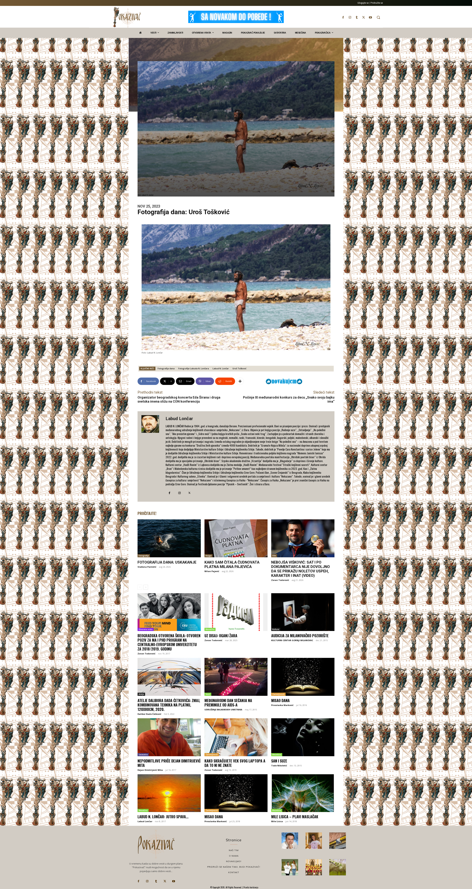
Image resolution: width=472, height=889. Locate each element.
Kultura (275, 629)
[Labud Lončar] (151, 456)
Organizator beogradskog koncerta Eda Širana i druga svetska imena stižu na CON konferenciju (179, 399)
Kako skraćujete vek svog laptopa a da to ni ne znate (234, 763)
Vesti (208, 694)
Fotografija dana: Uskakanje (167, 562)
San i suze (279, 761)
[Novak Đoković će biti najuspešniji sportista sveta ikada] (290, 840)
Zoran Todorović (280, 580)
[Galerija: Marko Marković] (337, 867)
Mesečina (210, 629)
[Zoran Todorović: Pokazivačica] (337, 840)
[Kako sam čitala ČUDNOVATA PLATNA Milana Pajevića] (236, 538)
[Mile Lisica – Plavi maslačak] (302, 793)
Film (274, 555)
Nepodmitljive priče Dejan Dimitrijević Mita (169, 763)
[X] (363, 17)
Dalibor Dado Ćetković (149, 714)
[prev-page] (140, 587)
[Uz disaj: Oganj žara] (236, 612)
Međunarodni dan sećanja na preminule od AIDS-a (228, 703)
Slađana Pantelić (147, 566)
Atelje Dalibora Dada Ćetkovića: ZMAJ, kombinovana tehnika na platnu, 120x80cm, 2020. (169, 705)
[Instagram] (349, 17)
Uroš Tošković (239, 368)
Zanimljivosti (278, 694)
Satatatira (143, 754)
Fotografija (144, 555)
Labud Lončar (179, 418)
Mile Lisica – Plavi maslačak (294, 816)
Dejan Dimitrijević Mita (150, 770)
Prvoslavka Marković (282, 705)
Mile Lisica (277, 821)
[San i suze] (302, 737)
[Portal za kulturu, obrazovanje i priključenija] (127, 17)
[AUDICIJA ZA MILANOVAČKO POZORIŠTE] (302, 612)
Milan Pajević (211, 571)
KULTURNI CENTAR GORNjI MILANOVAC (292, 640)
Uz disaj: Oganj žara (220, 635)
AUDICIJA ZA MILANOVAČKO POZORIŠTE (300, 635)
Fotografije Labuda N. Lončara (193, 368)
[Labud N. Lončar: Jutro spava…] (169, 793)
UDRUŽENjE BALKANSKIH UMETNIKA (223, 709)
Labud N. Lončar (221, 368)
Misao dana (280, 700)
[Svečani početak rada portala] (314, 867)
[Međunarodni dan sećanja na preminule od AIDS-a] (236, 677)
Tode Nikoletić (279, 765)
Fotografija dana (166, 368)
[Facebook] (343, 17)
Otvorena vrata (145, 629)
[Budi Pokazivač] (290, 867)
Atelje (141, 694)
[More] (240, 381)
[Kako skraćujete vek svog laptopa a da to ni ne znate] (236, 737)
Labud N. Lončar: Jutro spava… (163, 816)
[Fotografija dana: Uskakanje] (169, 538)
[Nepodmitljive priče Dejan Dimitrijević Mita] (169, 737)
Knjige (208, 555)
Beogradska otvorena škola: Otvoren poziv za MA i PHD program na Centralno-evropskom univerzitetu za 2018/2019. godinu (169, 642)
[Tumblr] (356, 17)
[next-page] (145, 587)
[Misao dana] (302, 677)
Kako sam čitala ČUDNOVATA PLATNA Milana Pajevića (231, 564)
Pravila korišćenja (250, 887)
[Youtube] (370, 17)
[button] (378, 17)
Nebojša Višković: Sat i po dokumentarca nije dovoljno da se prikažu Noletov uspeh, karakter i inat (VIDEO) (300, 569)
